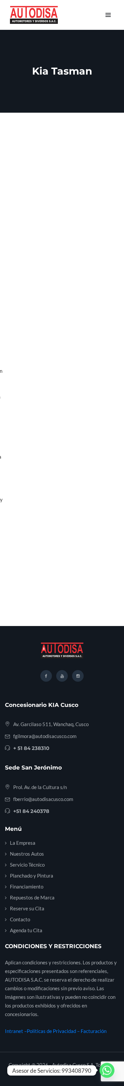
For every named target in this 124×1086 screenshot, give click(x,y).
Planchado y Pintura (31, 876)
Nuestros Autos (27, 854)
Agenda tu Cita (26, 930)
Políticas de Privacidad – (54, 1031)
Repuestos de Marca (32, 897)
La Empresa (22, 843)
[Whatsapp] (107, 1070)
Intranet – (16, 1031)
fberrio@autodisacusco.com (43, 799)
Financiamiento (26, 886)
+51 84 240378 (31, 811)
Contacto (20, 919)
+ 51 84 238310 (31, 748)
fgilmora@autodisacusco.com (44, 736)
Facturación (93, 1031)
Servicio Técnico (27, 865)
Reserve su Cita (27, 908)
